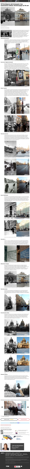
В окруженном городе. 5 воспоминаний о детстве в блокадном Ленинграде (23, 430)
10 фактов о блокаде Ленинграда (7, 430)
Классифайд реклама (25, 454)
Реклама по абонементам (13, 454)
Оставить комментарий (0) (24, 419)
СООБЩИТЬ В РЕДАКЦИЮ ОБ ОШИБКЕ (19, 455)
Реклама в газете (7, 455)
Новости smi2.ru (3, 450)
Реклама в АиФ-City (19, 454)
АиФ (1, 416)
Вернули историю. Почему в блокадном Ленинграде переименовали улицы (8, 432)
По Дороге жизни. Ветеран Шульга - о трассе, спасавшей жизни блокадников (23, 432)
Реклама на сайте (7, 454)
